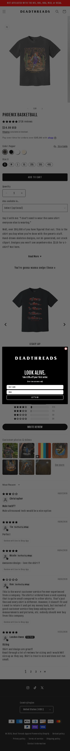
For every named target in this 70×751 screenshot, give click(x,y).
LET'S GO (35, 397)
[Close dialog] (66, 349)
